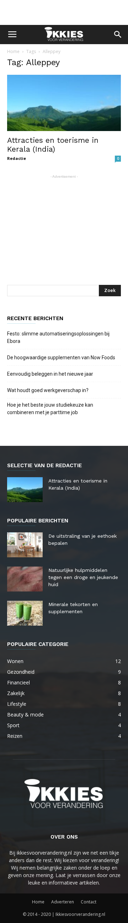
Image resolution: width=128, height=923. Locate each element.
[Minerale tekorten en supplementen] (25, 613)
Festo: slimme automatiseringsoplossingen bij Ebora (58, 337)
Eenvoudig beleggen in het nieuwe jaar (50, 374)
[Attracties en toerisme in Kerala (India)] (64, 103)
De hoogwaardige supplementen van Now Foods (61, 357)
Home (13, 51)
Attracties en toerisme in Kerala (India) (52, 144)
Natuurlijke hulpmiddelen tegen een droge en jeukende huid (83, 577)
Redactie (16, 158)
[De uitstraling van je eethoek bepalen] (25, 544)
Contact (88, 902)
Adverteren (62, 902)
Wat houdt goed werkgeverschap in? (48, 390)
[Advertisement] (64, 12)
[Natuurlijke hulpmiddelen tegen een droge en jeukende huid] (25, 579)
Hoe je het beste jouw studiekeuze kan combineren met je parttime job (50, 408)
